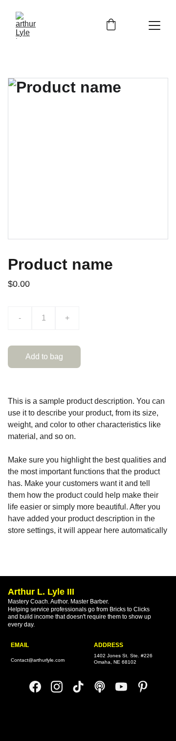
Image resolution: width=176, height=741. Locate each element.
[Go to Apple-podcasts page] (104, 687)
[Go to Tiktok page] (83, 687)
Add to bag (44, 356)
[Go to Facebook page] (40, 687)
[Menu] (154, 25)
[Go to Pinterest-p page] (143, 687)
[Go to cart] (111, 25)
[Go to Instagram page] (61, 687)
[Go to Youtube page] (126, 687)
